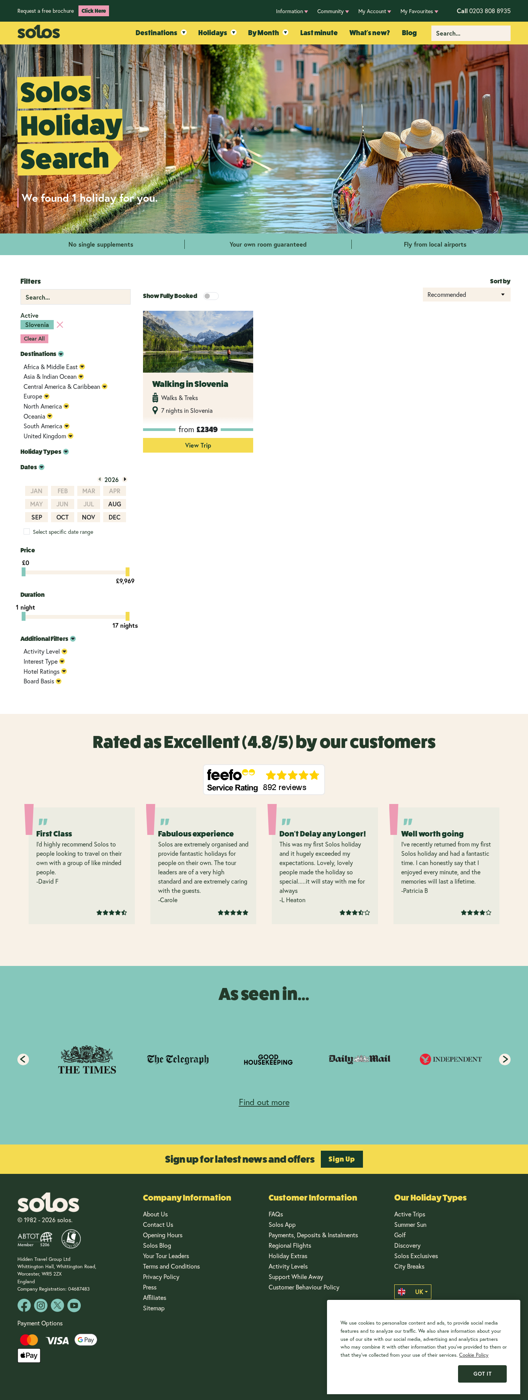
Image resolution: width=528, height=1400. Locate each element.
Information (289, 11)
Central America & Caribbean (62, 386)
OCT (62, 517)
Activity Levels (288, 1266)
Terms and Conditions (171, 1266)
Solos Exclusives (416, 1256)
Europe (33, 396)
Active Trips (409, 1214)
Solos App (282, 1224)
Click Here (94, 11)
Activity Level (42, 651)
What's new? (369, 33)
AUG (114, 504)
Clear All (34, 338)
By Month (263, 33)
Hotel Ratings (42, 671)
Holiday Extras (288, 1256)
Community (330, 11)
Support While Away (296, 1276)
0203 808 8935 (484, 11)
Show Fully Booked (170, 296)
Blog (409, 33)
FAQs (276, 1214)
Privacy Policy (161, 1276)
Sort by (500, 281)
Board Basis (39, 681)
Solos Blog (157, 1245)
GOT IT (482, 1373)
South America (43, 426)
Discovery (407, 1245)
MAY (36, 504)
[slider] (24, 571)
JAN (37, 491)
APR (114, 491)
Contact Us (158, 1224)
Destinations (156, 33)
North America (43, 406)
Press (150, 1287)
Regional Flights (290, 1245)
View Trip (198, 445)
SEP (36, 517)
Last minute (319, 33)
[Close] (60, 324)
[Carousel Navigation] (264, 1059)
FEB (63, 491)
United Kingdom (45, 436)
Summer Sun (410, 1224)
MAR (88, 491)
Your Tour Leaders (166, 1256)
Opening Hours (162, 1235)
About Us (155, 1214)
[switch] (211, 296)
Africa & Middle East (51, 367)
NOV (88, 517)
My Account (372, 11)
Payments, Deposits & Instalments (313, 1235)
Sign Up (342, 1159)
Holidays (212, 33)
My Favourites (416, 11)
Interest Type (41, 661)
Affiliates (154, 1297)
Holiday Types (40, 451)
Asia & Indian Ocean (50, 376)
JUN (62, 504)
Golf (399, 1235)
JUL (88, 504)
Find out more (264, 1101)
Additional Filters (44, 638)
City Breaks (409, 1266)
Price (27, 550)
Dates (28, 467)
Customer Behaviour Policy (304, 1287)
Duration (32, 594)
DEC (115, 517)
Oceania (34, 416)
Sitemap (154, 1308)
